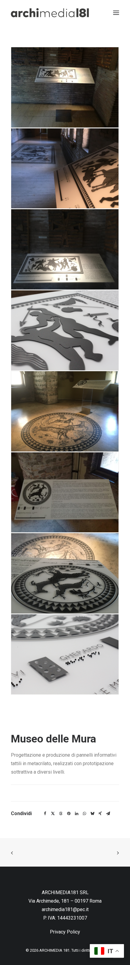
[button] (65, 87)
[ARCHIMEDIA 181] (50, 12)
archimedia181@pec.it (65, 909)
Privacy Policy (65, 932)
